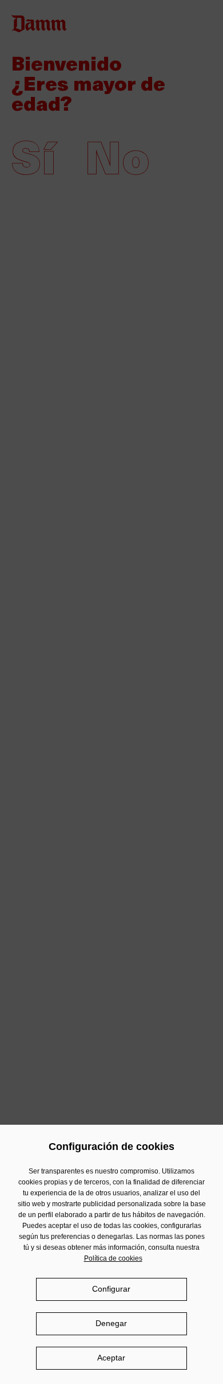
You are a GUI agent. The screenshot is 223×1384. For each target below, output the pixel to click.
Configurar (111, 1288)
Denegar (111, 1323)
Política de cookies (113, 1258)
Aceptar (111, 1357)
